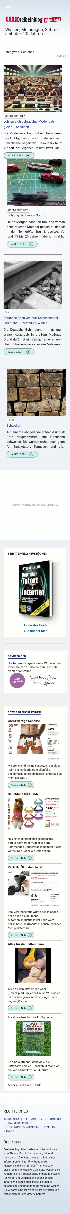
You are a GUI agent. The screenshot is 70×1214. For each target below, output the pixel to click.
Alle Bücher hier (35, 631)
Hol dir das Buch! (35, 625)
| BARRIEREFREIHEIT (18, 1123)
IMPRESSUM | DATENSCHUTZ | (25, 1119)
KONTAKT (55, 1119)
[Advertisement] (35, 505)
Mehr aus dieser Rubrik (24, 1085)
